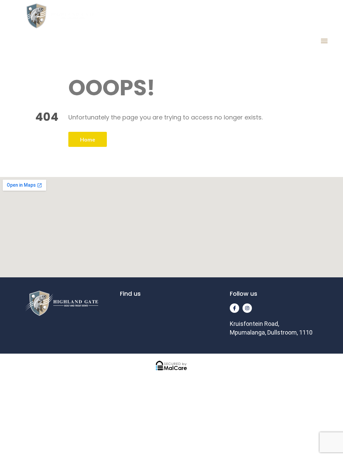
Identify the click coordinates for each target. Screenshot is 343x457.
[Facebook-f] (234, 308)
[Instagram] (247, 308)
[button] (324, 40)
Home (87, 139)
